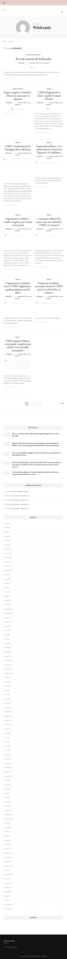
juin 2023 (7, 686)
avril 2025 (7, 592)
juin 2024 (7, 634)
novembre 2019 (8, 857)
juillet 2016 (7, 896)
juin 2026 (7, 532)
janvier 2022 (8, 759)
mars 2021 (7, 801)
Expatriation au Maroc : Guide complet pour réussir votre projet (17, 222)
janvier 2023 (8, 707)
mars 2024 (7, 647)
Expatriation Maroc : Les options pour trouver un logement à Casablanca (49, 149)
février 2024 (8, 652)
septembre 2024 (9, 622)
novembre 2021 (8, 767)
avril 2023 (7, 694)
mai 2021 (7, 793)
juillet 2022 (7, 733)
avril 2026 (7, 540)
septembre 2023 (9, 673)
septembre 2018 (9, 874)
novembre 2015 (8, 904)
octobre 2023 (8, 669)
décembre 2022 (8, 712)
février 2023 (8, 703)
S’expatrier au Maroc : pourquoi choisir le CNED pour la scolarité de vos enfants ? (49, 287)
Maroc (49, 88)
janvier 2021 (8, 810)
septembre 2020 (9, 819)
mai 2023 (7, 690)
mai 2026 (7, 536)
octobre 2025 (8, 566)
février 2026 (8, 549)
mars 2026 (7, 544)
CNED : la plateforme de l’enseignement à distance (18, 147)
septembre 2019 (9, 866)
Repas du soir (17, 88)
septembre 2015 (9, 909)
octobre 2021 (8, 771)
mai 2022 (7, 741)
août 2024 (7, 626)
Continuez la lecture (10, 78)
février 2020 (8, 844)
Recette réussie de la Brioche (33, 59)
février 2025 (8, 600)
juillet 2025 (7, 579)
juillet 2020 (7, 827)
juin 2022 (7, 737)
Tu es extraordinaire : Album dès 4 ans (20, 495)
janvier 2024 (8, 656)
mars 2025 (7, 596)
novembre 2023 (8, 664)
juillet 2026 (7, 527)
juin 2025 (7, 583)
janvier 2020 (8, 849)
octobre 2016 (8, 891)
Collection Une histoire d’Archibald (19, 491)
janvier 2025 (8, 604)
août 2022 (7, 729)
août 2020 (7, 823)
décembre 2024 (8, 609)
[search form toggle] (63, 2)
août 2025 (7, 574)
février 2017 (8, 887)
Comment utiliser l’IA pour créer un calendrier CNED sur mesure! (49, 222)
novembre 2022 (8, 716)
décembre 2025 (8, 557)
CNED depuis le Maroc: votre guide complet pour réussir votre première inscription (18, 345)
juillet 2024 (7, 630)
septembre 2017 (9, 883)
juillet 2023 (7, 682)
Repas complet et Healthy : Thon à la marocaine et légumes (18, 96)
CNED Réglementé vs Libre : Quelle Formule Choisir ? (49, 96)
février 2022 (8, 754)
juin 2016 (7, 900)
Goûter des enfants (33, 54)
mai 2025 (7, 587)
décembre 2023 (8, 660)
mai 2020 (7, 831)
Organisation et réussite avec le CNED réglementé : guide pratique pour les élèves (18, 287)
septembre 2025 (9, 570)
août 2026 (7, 523)
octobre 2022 (8, 720)
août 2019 (7, 870)
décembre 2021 (8, 763)
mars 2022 (7, 750)
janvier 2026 (8, 553)
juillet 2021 (7, 784)
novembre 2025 (8, 562)
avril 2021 (7, 797)
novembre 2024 (8, 613)
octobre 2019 (8, 861)
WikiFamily (21, 63)
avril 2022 (7, 746)
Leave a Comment (44, 63)
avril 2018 (7, 879)
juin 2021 (7, 789)
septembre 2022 (9, 724)
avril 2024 (7, 643)
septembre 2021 (9, 776)
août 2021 (7, 780)
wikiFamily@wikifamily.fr (11, 947)
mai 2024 (7, 639)
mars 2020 (7, 840)
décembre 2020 (8, 814)
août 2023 (7, 677)
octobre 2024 (8, 617)
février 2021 (8, 806)
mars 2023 (7, 699)
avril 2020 (7, 836)
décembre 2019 (8, 853)
